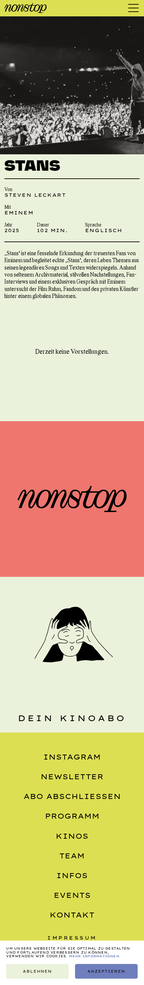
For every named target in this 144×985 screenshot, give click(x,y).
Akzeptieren (106, 971)
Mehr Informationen (94, 956)
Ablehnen (37, 971)
